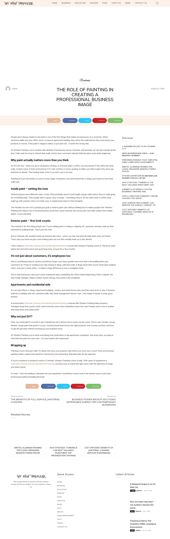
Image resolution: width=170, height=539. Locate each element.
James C (139, 490)
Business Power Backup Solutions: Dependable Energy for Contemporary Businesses (91, 402)
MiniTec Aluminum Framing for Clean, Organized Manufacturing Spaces (28, 450)
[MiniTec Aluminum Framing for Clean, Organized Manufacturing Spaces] (28, 433)
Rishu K (138, 511)
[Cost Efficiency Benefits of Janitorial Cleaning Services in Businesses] (99, 433)
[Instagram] (31, 493)
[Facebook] (25, 493)
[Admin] (8, 88)
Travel (133, 490)
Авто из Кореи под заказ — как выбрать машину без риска (142, 505)
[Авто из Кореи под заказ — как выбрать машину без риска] (122, 505)
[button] (157, 3)
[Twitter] (37, 493)
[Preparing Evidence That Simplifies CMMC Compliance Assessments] (122, 524)
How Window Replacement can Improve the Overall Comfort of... (139, 204)
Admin (14, 89)
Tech (132, 530)
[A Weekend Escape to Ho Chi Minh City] (122, 487)
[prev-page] (123, 219)
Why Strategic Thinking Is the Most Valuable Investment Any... (138, 183)
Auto (132, 511)
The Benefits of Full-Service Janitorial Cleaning (35, 401)
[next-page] (127, 219)
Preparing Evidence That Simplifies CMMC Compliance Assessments (143, 524)
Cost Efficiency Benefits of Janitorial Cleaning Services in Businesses (99, 450)
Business (85, 80)
